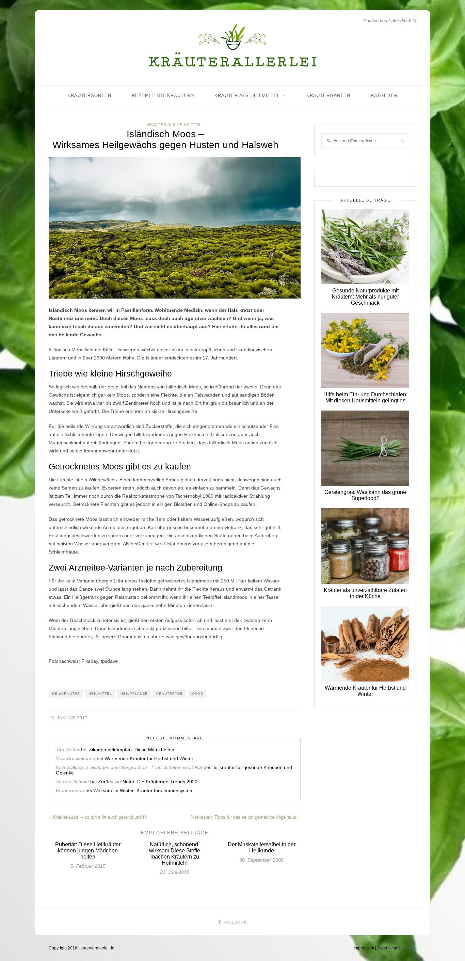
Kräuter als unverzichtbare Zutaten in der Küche (365, 593)
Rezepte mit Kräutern (163, 95)
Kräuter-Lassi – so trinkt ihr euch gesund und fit (99, 817)
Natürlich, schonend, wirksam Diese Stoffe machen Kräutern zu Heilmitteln (174, 854)
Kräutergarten (328, 95)
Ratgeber (384, 95)
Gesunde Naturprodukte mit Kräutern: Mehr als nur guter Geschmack (365, 297)
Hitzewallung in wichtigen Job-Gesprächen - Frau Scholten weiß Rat (129, 767)
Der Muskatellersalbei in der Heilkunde (261, 847)
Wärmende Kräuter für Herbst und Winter (149, 758)
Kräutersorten (89, 95)
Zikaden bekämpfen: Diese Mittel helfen (131, 749)
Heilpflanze (134, 693)
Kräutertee (169, 693)
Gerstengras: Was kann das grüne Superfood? (365, 495)
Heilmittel (100, 693)
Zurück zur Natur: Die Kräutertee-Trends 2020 (147, 781)
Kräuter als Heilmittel (247, 95)
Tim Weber (68, 749)
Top (409, 948)
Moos (197, 693)
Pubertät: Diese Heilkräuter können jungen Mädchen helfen (88, 851)
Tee (150, 543)
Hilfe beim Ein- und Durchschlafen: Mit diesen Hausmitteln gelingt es (365, 397)
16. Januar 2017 (68, 718)
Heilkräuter (66, 693)
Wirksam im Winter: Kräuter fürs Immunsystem (143, 790)
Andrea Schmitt (72, 781)
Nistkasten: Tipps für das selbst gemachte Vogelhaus (244, 817)
